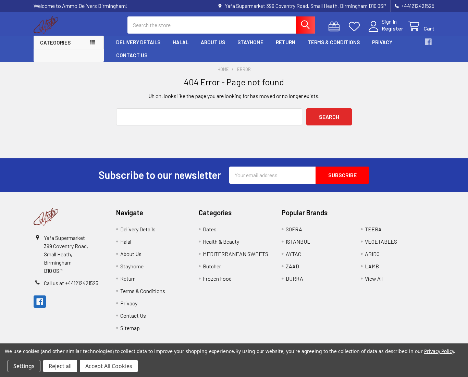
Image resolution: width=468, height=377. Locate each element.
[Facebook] (428, 42)
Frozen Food (217, 278)
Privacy (382, 42)
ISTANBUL (298, 241)
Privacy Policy (439, 351)
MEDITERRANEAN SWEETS (235, 254)
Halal (180, 42)
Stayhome (250, 42)
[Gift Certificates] (336, 26)
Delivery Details (138, 42)
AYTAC (293, 254)
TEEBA (373, 229)
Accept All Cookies (108, 366)
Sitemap (130, 328)
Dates (210, 229)
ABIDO (372, 254)
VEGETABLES (381, 241)
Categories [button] (55, 42)
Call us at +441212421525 (71, 283)
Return (285, 42)
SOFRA (294, 229)
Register (392, 28)
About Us (213, 42)
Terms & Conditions (334, 42)
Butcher (212, 266)
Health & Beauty (221, 241)
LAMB (372, 266)
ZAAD (292, 266)
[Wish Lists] (356, 26)
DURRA (294, 278)
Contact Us (131, 55)
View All (374, 278)
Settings (24, 366)
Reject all (60, 366)
